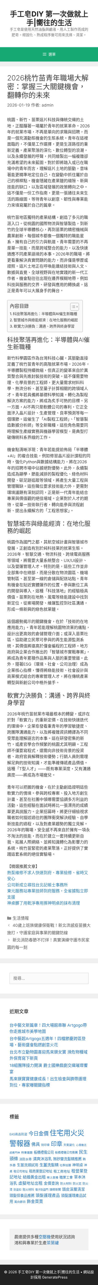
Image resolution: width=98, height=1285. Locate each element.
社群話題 (65, 1165)
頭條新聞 (55, 1189)
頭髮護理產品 (48, 1195)
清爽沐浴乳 (42, 1158)
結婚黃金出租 (34, 1177)
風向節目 (20, 1202)
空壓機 (45, 1236)
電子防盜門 (41, 1189)
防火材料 (66, 1183)
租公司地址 (21, 1171)
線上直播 (52, 1177)
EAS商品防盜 (18, 1134)
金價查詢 (51, 1183)
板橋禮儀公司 (44, 1152)
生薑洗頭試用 (27, 1165)
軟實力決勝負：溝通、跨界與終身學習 (44, 326)
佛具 (35, 1144)
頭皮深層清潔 (73, 1189)
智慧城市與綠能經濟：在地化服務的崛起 (46, 320)
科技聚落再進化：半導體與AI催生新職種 (45, 313)
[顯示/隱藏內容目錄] (72, 307)
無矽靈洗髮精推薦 (67, 1159)
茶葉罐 (53, 1242)
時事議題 (27, 1152)
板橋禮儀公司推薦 (66, 1152)
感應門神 (15, 1152)
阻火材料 (28, 1189)
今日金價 (39, 1133)
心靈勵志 (81, 1145)
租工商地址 (62, 1171)
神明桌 (77, 1165)
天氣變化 (69, 1145)
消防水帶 (25, 1159)
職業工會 (66, 1177)
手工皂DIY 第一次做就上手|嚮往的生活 (49, 18)
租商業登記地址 (40, 1171)
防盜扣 (17, 1189)
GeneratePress (55, 1277)
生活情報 (21, 918)
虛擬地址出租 (30, 1183)
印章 (56, 1143)
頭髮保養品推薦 (22, 1195)
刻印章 (45, 1145)
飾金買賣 (35, 1201)
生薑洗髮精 (49, 1164)
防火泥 (77, 1183)
